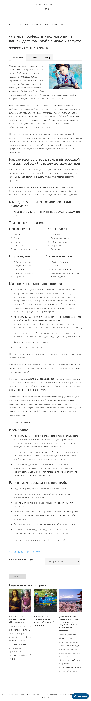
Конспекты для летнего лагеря (57, 24)
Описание (18, 57)
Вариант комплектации (21, 559)
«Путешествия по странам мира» (57, 468)
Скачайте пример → (21, 422)
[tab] (18, 57)
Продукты (16, 24)
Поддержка (82, 696)
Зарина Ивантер (19, 694)
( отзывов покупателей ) (35, 47)
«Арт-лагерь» (48, 471)
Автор (47, 57)
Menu (46, 9)
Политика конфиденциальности (51, 694)
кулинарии (19, 475)
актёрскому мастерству (38, 475)
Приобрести (17, 576)
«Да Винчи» (35, 471)
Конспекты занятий (32, 24)
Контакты (32, 694)
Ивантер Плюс (45, 4)
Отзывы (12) (34, 57)
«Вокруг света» (21, 471)
